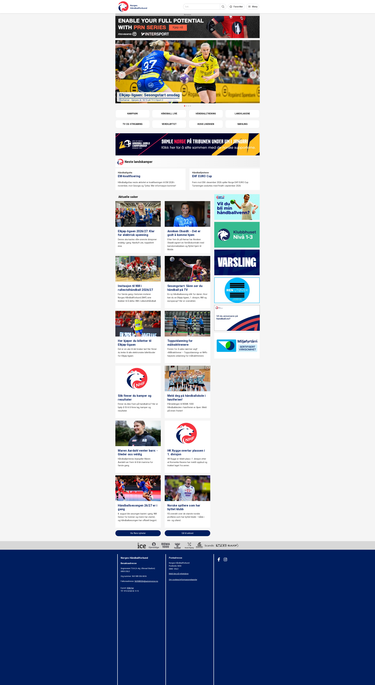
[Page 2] (186, 106)
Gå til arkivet (187, 533)
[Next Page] (253, 75)
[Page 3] (188, 106)
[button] (223, 7)
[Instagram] (225, 559)
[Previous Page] (122, 75)
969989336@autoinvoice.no (146, 581)
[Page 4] (190, 106)
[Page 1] (184, 106)
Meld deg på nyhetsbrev (179, 574)
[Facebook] (219, 559)
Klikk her (130, 588)
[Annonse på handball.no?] (237, 317)
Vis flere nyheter (138, 533)
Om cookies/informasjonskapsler (183, 579)
